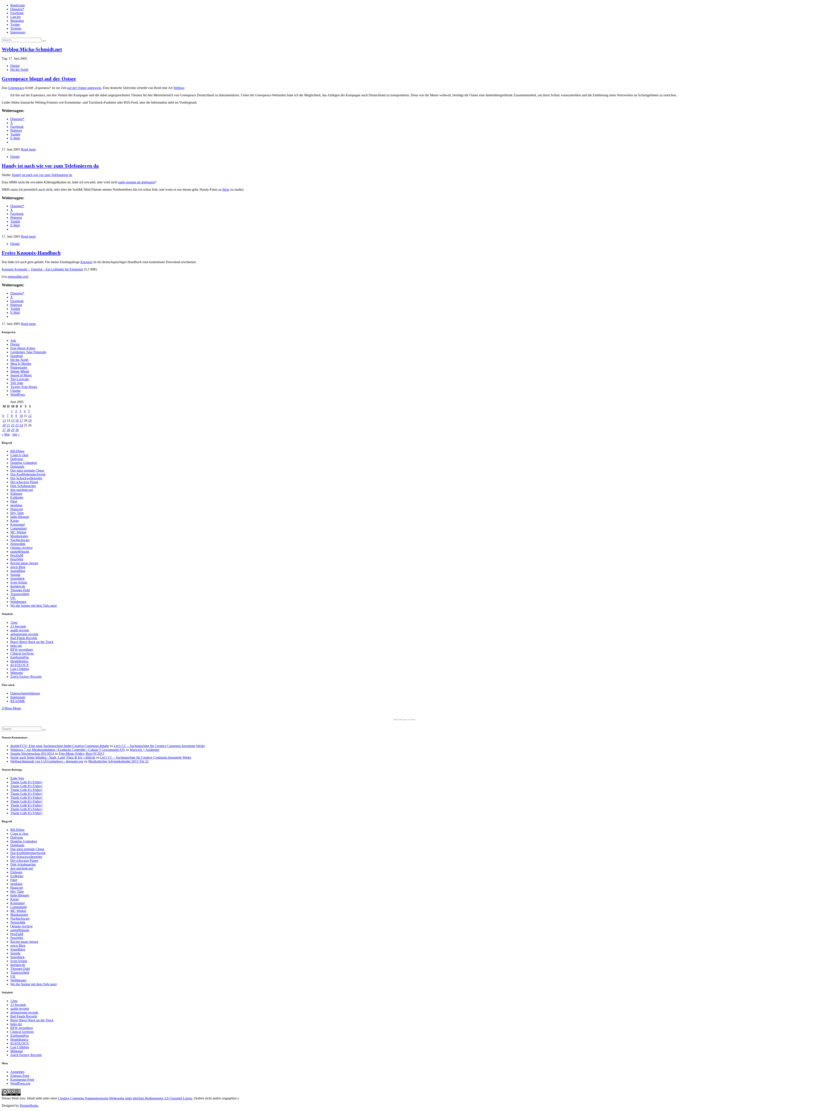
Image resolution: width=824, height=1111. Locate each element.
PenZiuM (16, 555)
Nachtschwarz (20, 540)
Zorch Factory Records (26, 676)
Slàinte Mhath (19, 371)
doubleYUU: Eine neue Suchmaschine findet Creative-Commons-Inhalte (59, 746)
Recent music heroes (24, 563)
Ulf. (13, 598)
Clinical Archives (22, 653)
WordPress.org (20, 1083)
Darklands (17, 466)
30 (17, 430)
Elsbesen (16, 493)
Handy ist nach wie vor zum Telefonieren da (50, 166)
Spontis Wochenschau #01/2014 (32, 753)
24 (21, 425)
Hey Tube (17, 513)
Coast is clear (19, 455)
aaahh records (19, 630)
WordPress (17, 394)
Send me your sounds (404, 719)
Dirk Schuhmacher (23, 486)
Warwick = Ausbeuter (144, 750)
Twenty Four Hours (23, 387)
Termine (15, 28)
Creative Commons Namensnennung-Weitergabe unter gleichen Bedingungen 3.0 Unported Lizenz (125, 1098)
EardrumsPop (19, 657)
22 (12, 425)
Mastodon (17, 21)
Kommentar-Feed (22, 1079)
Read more (28, 149)
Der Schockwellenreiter (26, 478)
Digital (15, 66)
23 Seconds (18, 626)
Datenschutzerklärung (25, 693)
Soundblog (17, 571)
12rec (14, 622)
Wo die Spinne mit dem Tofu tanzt (33, 605)
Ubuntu (15, 390)
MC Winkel (18, 532)
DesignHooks (29, 1105)
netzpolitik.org (17, 276)
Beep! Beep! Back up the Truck (31, 642)
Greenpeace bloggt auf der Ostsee (39, 79)
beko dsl (16, 646)
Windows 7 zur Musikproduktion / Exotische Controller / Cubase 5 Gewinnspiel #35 (67, 750)
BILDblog (17, 451)
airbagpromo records (24, 634)
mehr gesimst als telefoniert (136, 182)
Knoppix (86, 262)
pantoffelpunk (19, 551)
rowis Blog (17, 567)
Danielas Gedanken (23, 463)
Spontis (15, 575)
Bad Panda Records (23, 638)
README (17, 701)
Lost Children (19, 669)
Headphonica (19, 661)
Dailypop (16, 459)
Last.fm (15, 17)
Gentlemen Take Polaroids (28, 352)
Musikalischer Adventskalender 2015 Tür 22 (118, 761)
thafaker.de (17, 586)
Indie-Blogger (19, 517)
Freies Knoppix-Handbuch (31, 253)
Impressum (17, 32)
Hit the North (19, 69)
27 (4, 430)
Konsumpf (17, 524)
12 (30, 416)
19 (30, 420)
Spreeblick (17, 578)
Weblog (178, 88)
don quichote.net (21, 490)
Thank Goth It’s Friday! (26, 782)
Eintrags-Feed (19, 1076)
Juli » (16, 434)
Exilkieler (16, 497)
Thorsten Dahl (20, 590)
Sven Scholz (18, 582)
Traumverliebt (19, 594)
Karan (14, 520)
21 (8, 425)
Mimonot (16, 673)
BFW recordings (21, 649)
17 (21, 420)
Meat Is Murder (20, 363)
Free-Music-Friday (23, 348)
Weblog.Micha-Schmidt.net (32, 49)
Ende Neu (17, 778)
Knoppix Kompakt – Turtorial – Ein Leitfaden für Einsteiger (42, 269)
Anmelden (17, 1072)
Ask (13, 340)
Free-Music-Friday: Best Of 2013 (81, 753)
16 (17, 420)
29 (12, 430)
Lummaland (18, 528)
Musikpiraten (19, 536)
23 (17, 425)
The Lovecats (19, 379)
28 (8, 430)
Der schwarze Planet (24, 482)
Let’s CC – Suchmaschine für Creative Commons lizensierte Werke (159, 746)
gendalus (16, 505)
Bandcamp (17, 5)
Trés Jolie (16, 383)
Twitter (15, 24)
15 (12, 420)
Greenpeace (16, 88)
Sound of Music (21, 375)
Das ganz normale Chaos (27, 470)
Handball (16, 356)
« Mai (6, 434)
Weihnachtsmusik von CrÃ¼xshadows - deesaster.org (46, 761)
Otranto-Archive (21, 547)
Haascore (16, 509)
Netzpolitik (17, 544)
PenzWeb (16, 559)
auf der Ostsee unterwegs (84, 88)
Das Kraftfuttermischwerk (27, 474)
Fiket (13, 501)
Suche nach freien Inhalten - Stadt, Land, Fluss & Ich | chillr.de (52, 757)
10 (21, 416)
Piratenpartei (18, 367)
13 (4, 420)
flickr (225, 189)
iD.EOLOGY (19, 665)
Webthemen (18, 602)
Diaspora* (17, 9)
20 (4, 425)
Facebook (17, 13)
